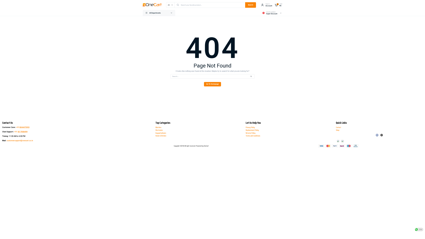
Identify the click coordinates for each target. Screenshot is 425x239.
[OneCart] (152, 5)
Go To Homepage (212, 84)
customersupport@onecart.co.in (20, 141)
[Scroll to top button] (3, 230)
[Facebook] (377, 135)
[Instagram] (381, 135)
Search (250, 5)
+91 (23, 127)
